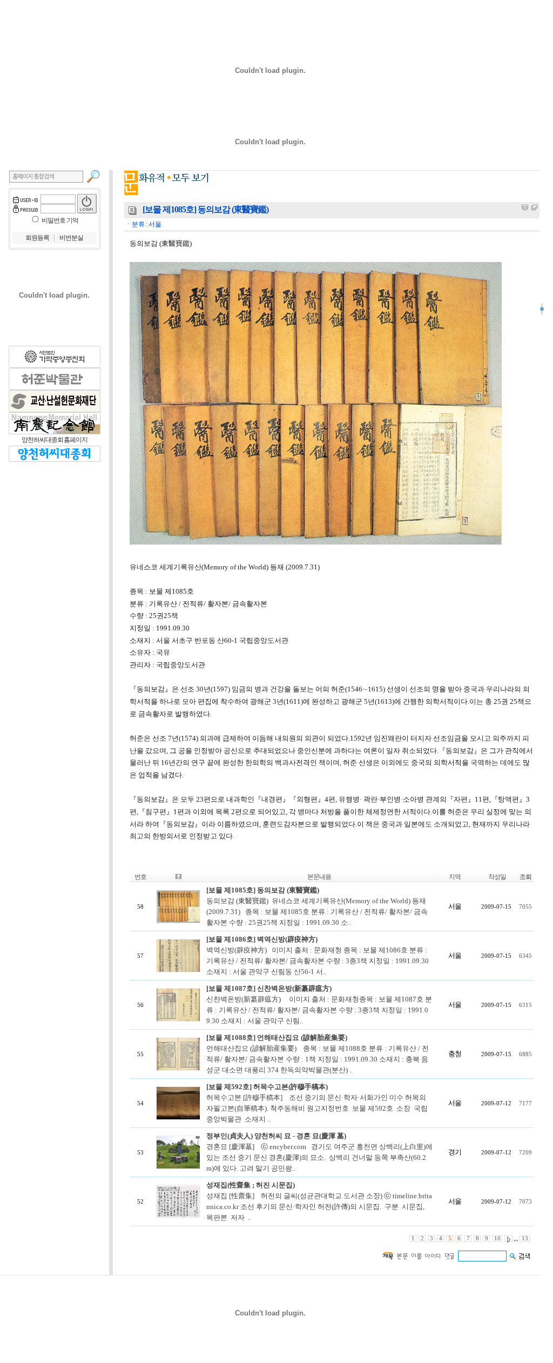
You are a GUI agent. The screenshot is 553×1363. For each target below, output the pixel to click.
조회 (525, 877)
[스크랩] (534, 207)
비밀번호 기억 (60, 220)
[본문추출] (525, 207)
